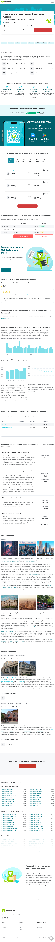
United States (12, 899)
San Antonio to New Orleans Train (8, 830)
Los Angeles (40, 731)
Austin (11, 641)
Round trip (15, 22)
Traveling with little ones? (7, 631)
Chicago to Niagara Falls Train (35, 791)
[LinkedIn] (7, 918)
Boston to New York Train (6, 847)
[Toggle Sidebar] (52, 1)
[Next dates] (48, 160)
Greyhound (4, 681)
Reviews (17, 42)
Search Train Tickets (28, 766)
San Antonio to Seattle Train (35, 824)
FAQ (38, 42)
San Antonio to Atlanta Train (7, 826)
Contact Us (39, 925)
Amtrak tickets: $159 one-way (9, 316)
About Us (21, 925)
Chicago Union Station (13, 677)
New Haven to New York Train (7, 839)
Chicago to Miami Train (34, 799)
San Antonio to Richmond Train (36, 830)
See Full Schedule (27, 206)
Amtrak (4, 424)
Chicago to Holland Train (34, 795)
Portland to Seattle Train (6, 849)
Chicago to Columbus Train (7, 789)
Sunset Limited (27, 731)
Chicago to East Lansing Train (7, 801)
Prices (24, 42)
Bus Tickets (4, 925)
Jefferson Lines (20, 681)
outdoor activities (34, 574)
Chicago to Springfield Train (35, 793)
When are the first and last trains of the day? (13, 497)
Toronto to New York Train (7, 853)
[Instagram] (2, 918)
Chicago (12, 731)
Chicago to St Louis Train (6, 805)
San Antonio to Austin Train (7, 818)
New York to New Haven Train (7, 855)
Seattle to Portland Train (34, 845)
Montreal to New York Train (7, 845)
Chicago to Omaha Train (6, 797)
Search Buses (43, 236)
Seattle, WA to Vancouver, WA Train (9, 843)
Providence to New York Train (7, 841)
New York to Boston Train (35, 847)
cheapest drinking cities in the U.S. (27, 626)
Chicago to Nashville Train (35, 803)
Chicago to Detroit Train (6, 793)
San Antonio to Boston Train (35, 814)
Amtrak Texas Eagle (28, 295)
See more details (5, 318)
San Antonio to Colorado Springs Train (9, 828)
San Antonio (23, 899)
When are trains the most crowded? (11, 513)
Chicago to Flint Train (34, 805)
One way (7, 22)
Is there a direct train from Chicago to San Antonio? (15, 452)
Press (20, 929)
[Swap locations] (27, 26)
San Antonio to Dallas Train (7, 820)
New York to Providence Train (7, 851)
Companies (39, 927)
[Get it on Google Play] (44, 135)
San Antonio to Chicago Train (7, 822)
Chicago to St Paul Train (6, 791)
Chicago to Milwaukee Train (35, 801)
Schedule (4, 42)
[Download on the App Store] (33, 135)
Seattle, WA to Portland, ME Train (36, 851)
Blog (20, 927)
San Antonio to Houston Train (35, 820)
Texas (18, 899)
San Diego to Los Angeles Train (36, 843)
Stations (51, 42)
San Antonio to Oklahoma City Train (37, 816)
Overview (10, 42)
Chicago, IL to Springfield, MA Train (8, 795)
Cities (44, 42)
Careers (21, 931)
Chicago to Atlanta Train (6, 803)
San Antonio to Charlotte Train (35, 818)
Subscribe (6, 269)
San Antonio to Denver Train (35, 822)
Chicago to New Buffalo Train (7, 799)
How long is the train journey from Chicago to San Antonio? (17, 471)
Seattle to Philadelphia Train (35, 849)
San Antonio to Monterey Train (36, 826)
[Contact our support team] (51, 938)
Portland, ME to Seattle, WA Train (36, 855)
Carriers (31, 42)
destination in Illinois (30, 561)
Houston (16, 641)
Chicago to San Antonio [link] (33, 899)
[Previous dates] (6, 160)
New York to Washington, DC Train (36, 839)
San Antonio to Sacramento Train (8, 814)
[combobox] (14, 26)
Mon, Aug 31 (9, 30)
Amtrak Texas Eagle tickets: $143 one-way (40, 316)
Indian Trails (10, 681)
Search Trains (23, 236)
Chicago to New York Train (35, 797)
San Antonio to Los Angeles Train (8, 816)
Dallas (22, 641)
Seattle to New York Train (34, 853)
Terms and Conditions (43, 937)
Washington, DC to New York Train (36, 841)
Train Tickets (4, 899)
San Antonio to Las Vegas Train (36, 828)
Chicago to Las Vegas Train (35, 789)
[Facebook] (5, 918)
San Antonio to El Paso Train (7, 824)
